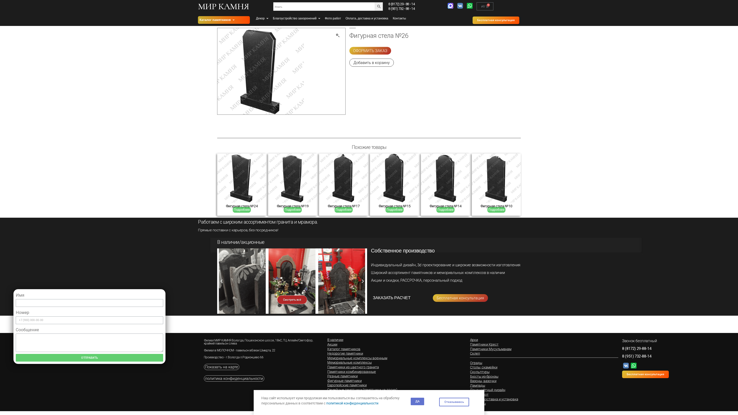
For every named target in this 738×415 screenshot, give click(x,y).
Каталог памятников (215, 20)
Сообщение (27, 329)
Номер (22, 312)
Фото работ (333, 18)
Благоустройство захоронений (295, 18)
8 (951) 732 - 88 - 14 (402, 9)
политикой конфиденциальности (352, 403)
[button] (496, 20)
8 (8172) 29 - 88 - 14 (402, 4)
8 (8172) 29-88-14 (636, 348)
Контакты (399, 18)
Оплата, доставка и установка (367, 18)
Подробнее (242, 210)
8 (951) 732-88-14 (636, 356)
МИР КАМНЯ (223, 6)
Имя (20, 295)
